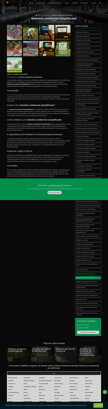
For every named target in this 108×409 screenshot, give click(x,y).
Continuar (98, 405)
